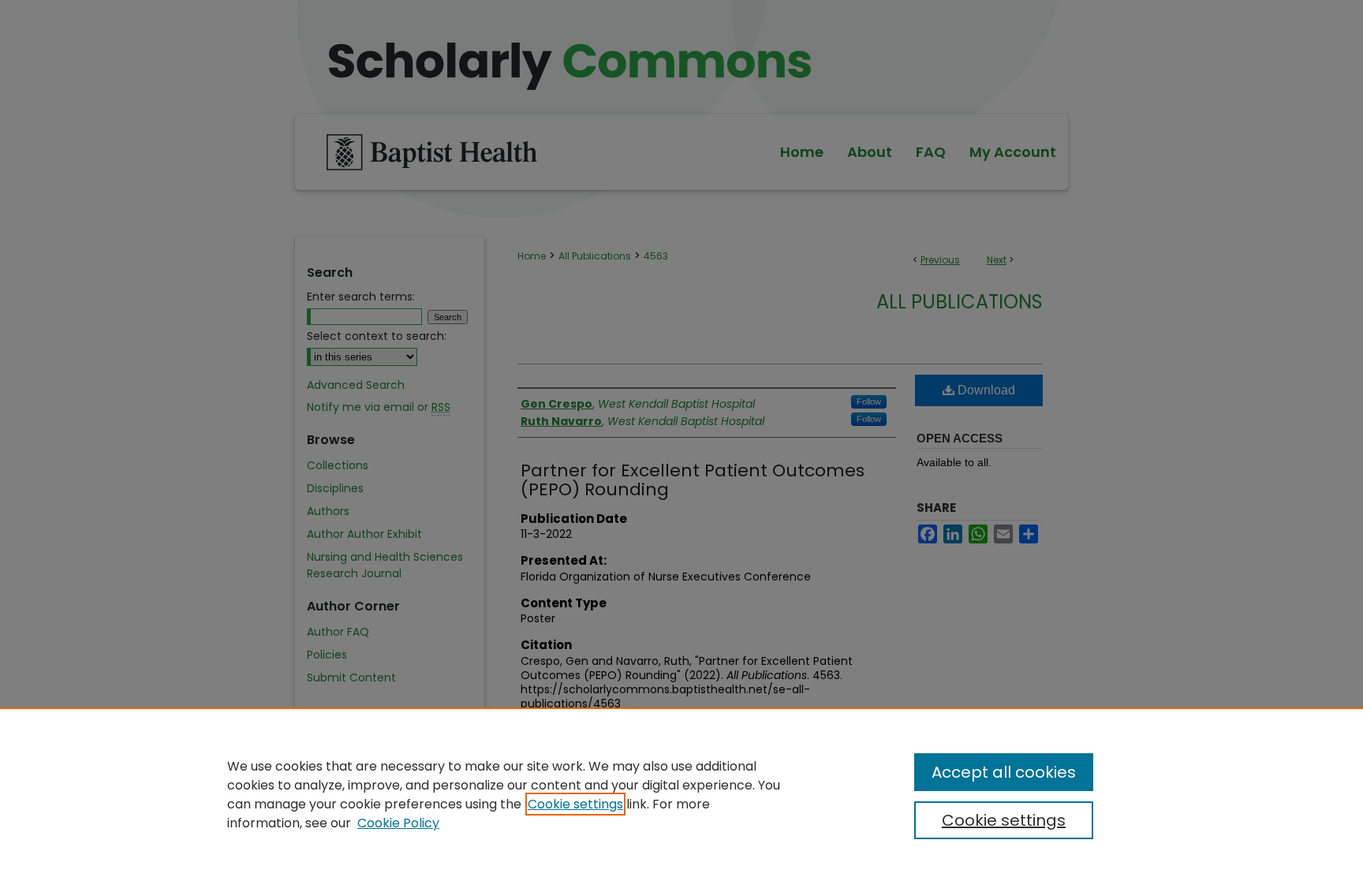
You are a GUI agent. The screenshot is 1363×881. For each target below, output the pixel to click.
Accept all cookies (1004, 772)
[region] (681, 794)
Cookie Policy (398, 823)
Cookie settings (575, 804)
